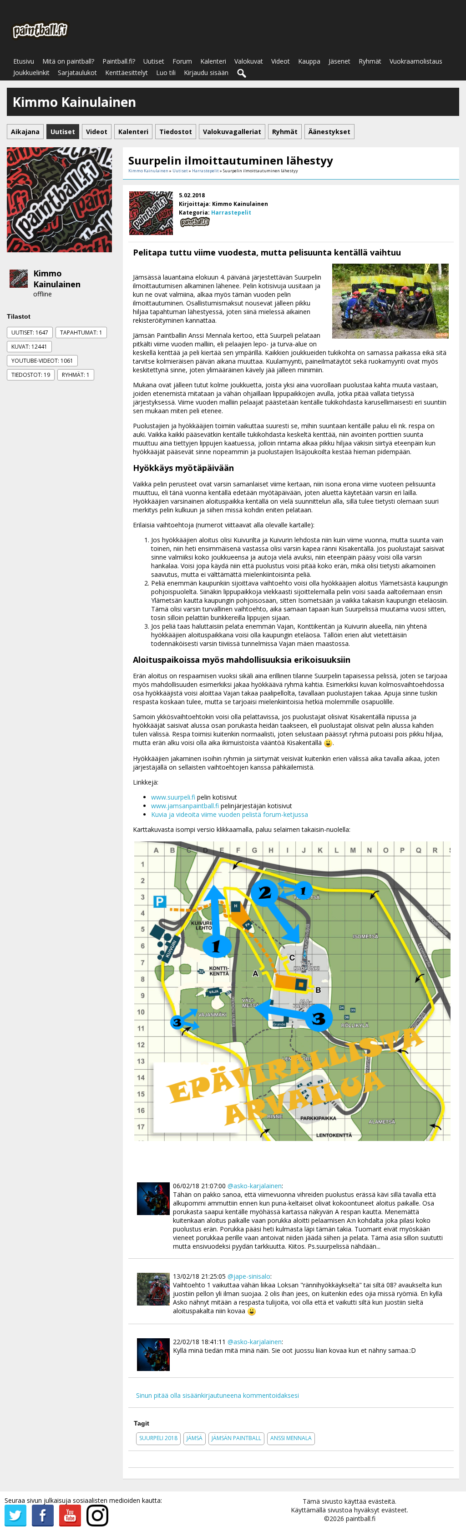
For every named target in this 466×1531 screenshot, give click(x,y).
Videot (280, 61)
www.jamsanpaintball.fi (185, 805)
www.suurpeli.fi (173, 797)
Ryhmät (370, 61)
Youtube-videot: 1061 (42, 361)
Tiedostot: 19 (30, 375)
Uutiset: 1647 (29, 332)
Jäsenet (339, 61)
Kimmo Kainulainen (57, 279)
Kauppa (309, 61)
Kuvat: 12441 (29, 346)
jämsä (195, 1438)
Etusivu (23, 61)
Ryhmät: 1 (76, 375)
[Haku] (242, 73)
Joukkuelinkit (31, 72)
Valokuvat (248, 61)
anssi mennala (291, 1438)
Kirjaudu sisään (206, 72)
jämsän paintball (236, 1438)
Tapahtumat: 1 (81, 332)
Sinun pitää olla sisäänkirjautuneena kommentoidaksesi (217, 1395)
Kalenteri (213, 61)
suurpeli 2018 (158, 1438)
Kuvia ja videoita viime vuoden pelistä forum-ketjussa (229, 814)
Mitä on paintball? (68, 61)
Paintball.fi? (118, 61)
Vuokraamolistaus (416, 61)
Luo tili (166, 72)
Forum (182, 61)
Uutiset (153, 61)
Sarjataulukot (77, 72)
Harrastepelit (205, 171)
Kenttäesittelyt (126, 72)
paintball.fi (360, 1518)
